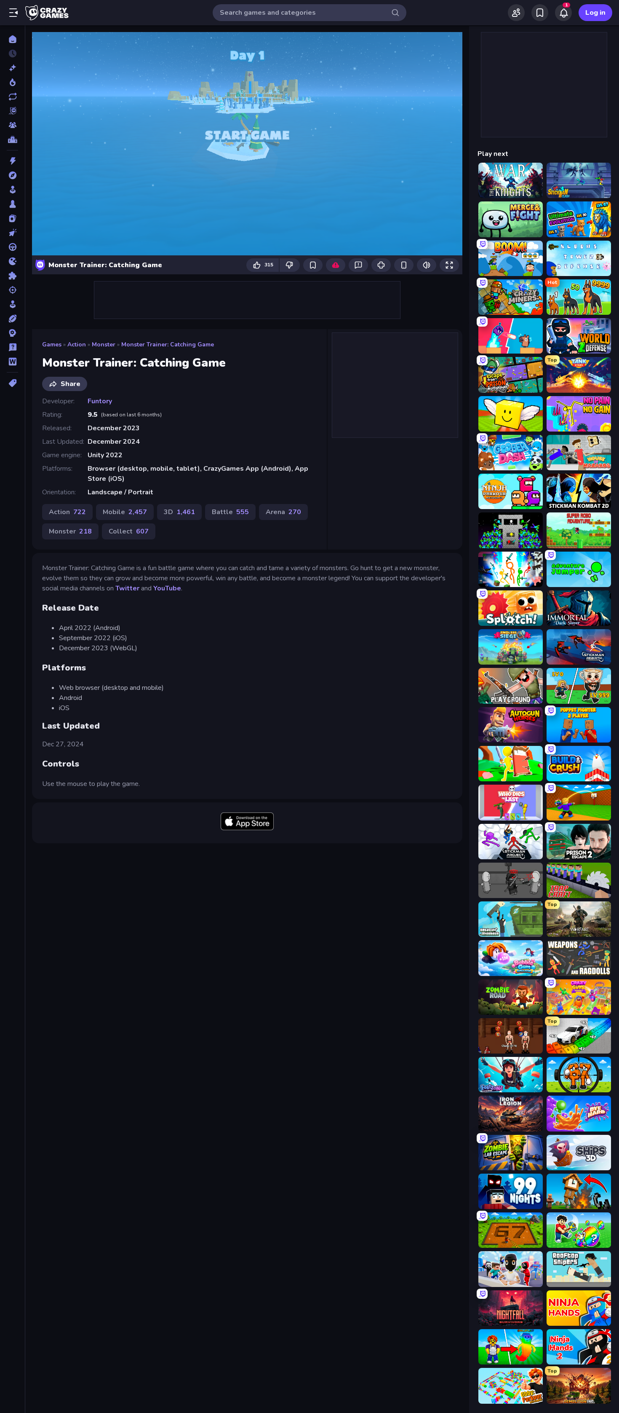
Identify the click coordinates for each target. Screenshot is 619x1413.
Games (51, 345)
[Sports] (12, 318)
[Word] (12, 361)
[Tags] (12, 383)
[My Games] (539, 12)
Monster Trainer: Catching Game (167, 345)
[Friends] (516, 12)
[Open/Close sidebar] (13, 13)
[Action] (12, 161)
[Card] (12, 218)
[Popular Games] (12, 82)
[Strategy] (12, 333)
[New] (12, 68)
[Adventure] (12, 175)
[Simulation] (12, 304)
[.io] (12, 261)
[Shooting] (12, 290)
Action (76, 345)
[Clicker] (12, 232)
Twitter (127, 588)
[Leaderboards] (12, 139)
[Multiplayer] (12, 125)
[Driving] (12, 247)
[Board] (12, 204)
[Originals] (12, 111)
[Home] (12, 39)
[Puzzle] (12, 275)
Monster (103, 345)
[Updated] (12, 96)
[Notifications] (563, 12)
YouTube (167, 588)
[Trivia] (12, 347)
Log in (595, 12)
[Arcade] (12, 189)
